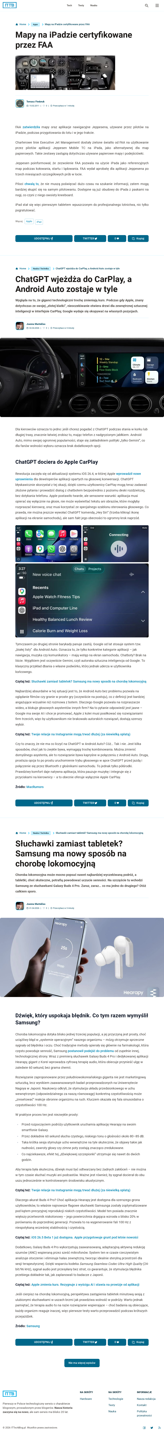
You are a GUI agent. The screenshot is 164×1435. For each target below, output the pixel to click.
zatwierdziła (31, 127)
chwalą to (32, 184)
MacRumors (35, 787)
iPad (39, 222)
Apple (29, 221)
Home (23, 24)
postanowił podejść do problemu (91, 1051)
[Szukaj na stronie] (157, 5)
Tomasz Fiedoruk (35, 101)
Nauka (93, 5)
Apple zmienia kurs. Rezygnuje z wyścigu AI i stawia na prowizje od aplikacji (85, 1284)
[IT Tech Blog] (10, 5)
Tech (69, 5)
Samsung (33, 1326)
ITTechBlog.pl (18, 1427)
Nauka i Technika (41, 268)
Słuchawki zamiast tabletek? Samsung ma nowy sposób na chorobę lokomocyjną (88, 681)
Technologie (115, 1398)
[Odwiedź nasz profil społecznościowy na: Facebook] (144, 1428)
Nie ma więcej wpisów (82, 1362)
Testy (81, 5)
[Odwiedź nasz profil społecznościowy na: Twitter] (152, 1428)
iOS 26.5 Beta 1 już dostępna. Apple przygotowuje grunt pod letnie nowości (84, 1237)
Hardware (86, 1398)
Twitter (88, 238)
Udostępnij (42, 238)
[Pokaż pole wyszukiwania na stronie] (147, 5)
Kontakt (142, 1405)
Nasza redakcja (146, 1398)
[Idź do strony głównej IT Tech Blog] (41, 1396)
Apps (35, 24)
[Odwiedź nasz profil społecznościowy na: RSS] (159, 1428)
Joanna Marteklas (35, 324)
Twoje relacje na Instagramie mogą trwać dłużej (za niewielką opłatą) (80, 734)
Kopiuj (140, 238)
